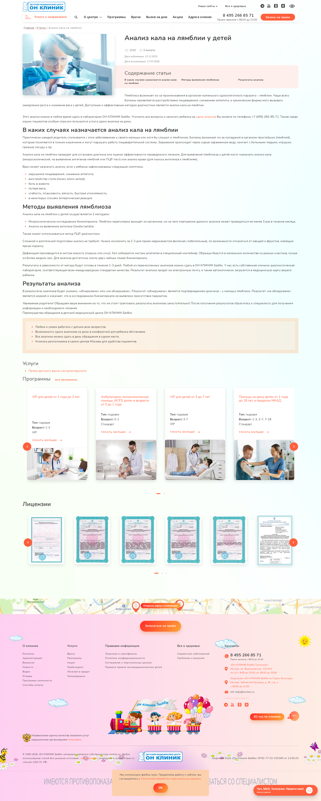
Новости (28, 667)
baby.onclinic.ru (89, 758)
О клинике (30, 646)
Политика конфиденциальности (125, 658)
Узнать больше (45, 432)
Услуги (72, 646)
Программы (116, 17)
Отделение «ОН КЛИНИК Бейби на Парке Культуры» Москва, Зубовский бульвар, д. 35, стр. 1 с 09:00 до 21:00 (261, 682)
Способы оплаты (33, 685)
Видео (26, 671)
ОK (160, 787)
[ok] (276, 6)
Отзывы (27, 676)
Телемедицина (76, 676)
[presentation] (27, 446)
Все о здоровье (235, 6)
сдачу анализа (206, 117)
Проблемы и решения (190, 658)
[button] (158, 494)
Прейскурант (75, 667)
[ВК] (283, 6)
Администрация (32, 658)
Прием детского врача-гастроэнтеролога (58, 371)
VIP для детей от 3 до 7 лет (121, 397)
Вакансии (28, 662)
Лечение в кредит (78, 671)
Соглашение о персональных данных (128, 662)
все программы (66, 380)
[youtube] (269, 6)
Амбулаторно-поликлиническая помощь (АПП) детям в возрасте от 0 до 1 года (56, 401)
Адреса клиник (200, 17)
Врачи (136, 17)
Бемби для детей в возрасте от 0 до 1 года (263, 399)
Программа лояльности (37, 680)
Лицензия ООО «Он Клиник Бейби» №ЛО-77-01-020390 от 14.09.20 (255, 758)
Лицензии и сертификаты (121, 653)
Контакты (28, 653)
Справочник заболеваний (193, 653)
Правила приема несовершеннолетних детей (133, 667)
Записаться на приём (160, 626)
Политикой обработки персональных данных (171, 779)
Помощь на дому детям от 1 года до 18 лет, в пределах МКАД (194, 399)
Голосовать (75, 739)
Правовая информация (122, 646)
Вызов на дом (156, 17)
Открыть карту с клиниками (160, 605)
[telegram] (262, 6)
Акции (178, 17)
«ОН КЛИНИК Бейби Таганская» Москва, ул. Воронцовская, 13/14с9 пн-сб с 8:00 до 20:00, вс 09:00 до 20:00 (253, 668)
